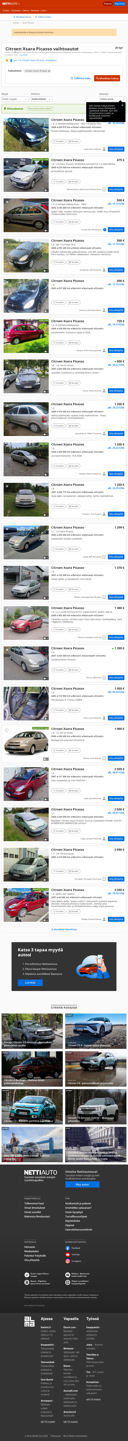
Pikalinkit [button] (35, 10)
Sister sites (19, 3)
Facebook (76, 1248)
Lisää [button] (43, 10)
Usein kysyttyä (74, 1212)
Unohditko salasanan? (78, 1207)
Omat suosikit (32, 1212)
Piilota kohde (7, 121)
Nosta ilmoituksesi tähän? (40, 108)
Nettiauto (10, 3)
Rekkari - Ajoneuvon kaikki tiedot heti (80, 1274)
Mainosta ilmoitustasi (37, 1216)
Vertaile (74, 141)
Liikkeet (25, 10)
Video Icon (26, 905)
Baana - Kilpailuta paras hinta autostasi (40, 1282)
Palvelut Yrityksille (35, 1255)
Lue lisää (30, 982)
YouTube (76, 1254)
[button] (15, 97)
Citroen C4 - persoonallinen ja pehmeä (95, 1069)
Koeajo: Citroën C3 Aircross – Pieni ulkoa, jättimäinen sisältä (32, 1031)
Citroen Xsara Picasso (64, 134)
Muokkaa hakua (23, 17)
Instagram (76, 1261)
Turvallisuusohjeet (76, 1216)
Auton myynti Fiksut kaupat (40, 1274)
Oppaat (69, 1225)
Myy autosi (120, 3)
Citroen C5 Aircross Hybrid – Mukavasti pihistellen (95, 1106)
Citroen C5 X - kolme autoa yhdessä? (95, 1031)
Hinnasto (29, 1246)
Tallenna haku (44, 17)
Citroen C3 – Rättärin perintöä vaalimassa (32, 1106)
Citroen (16, 23)
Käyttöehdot (72, 1220)
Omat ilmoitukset (34, 1207)
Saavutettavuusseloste (78, 1229)
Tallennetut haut (34, 1203)
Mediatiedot (31, 1251)
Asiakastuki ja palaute (78, 1203)
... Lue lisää (22, 55)
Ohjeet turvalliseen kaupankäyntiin (80, 1282)
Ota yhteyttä (116, 149)
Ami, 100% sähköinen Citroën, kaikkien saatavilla (32, 1144)
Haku (7, 10)
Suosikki (60, 141)
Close (122, 105)
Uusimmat (16, 10)
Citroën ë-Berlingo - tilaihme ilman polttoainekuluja (32, 1069)
